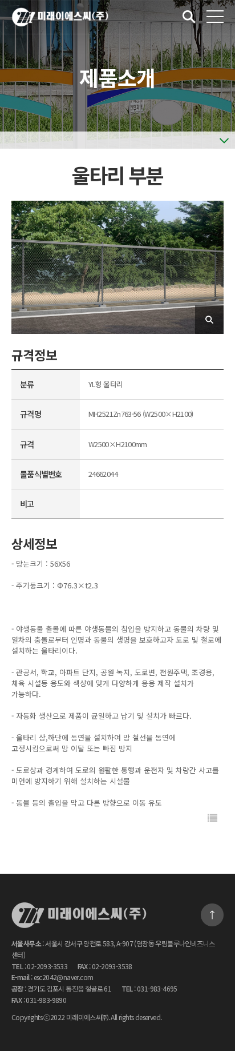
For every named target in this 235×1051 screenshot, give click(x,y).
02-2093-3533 (47, 966)
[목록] (212, 818)
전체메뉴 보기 (215, 16)
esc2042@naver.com (64, 977)
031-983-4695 (157, 988)
